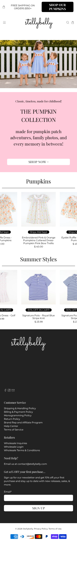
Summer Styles (38, 259)
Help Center (11, 426)
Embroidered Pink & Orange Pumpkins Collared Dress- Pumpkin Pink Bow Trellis (38, 240)
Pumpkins (38, 181)
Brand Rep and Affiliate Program (23, 422)
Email (8, 491)
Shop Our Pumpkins (57, 7)
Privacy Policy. (41, 528)
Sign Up (38, 508)
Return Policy (12, 418)
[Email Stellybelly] (13, 390)
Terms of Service (13, 429)
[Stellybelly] (38, 22)
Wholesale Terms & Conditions (22, 450)
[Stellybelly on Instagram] (9, 390)
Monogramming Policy (18, 415)
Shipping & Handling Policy (20, 408)
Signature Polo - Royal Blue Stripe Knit (38, 317)
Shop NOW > (38, 162)
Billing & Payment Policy (18, 411)
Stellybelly (28, 528)
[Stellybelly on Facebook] (5, 390)
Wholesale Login (13, 446)
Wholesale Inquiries (15, 443)
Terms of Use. (55, 528)
